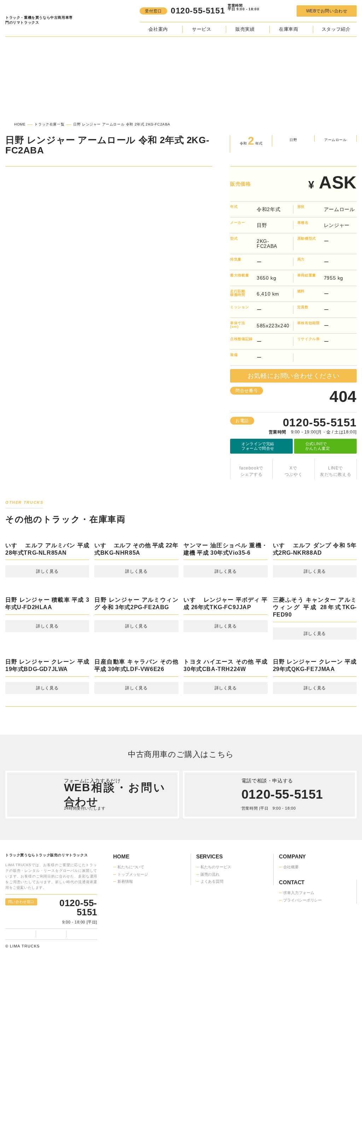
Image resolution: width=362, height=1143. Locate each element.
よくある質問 (211, 1003)
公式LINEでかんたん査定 (317, 441)
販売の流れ (210, 996)
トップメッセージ (132, 996)
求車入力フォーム (132, 1029)
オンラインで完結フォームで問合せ (257, 441)
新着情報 (125, 1003)
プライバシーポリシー (136, 1036)
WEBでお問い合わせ (326, 10)
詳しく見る (47, 636)
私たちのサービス (215, 989)
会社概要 (291, 989)
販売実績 (245, 29)
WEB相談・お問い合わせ (114, 916)
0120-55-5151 (323, 418)
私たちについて (130, 989)
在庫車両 (288, 29)
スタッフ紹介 (336, 29)
